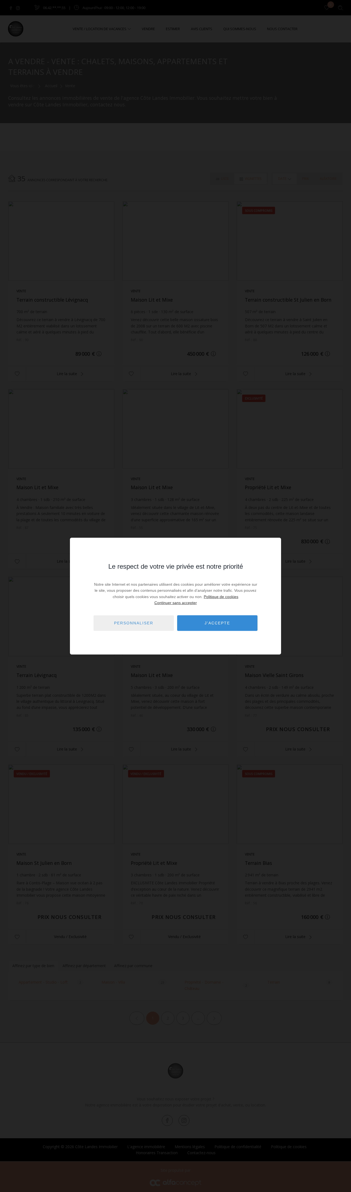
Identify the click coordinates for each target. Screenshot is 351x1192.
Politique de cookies (221, 596)
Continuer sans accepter (175, 603)
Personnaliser (133, 623)
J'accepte (217, 623)
